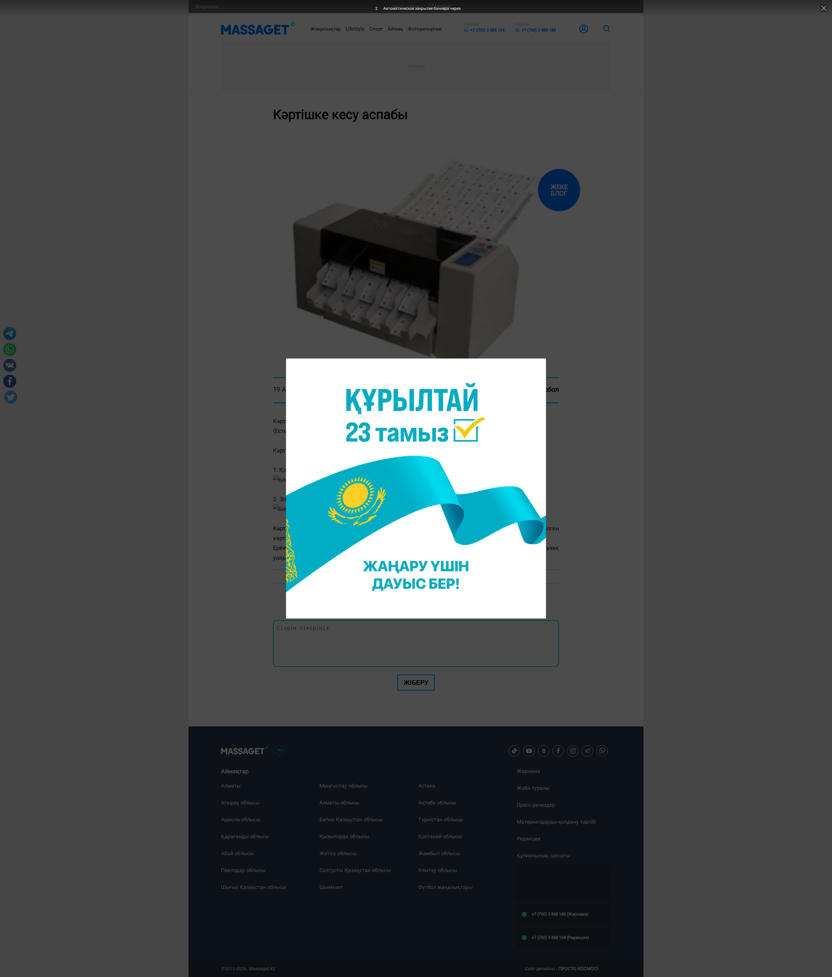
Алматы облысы (339, 803)
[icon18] (279, 751)
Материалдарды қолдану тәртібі (556, 822)
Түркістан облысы (440, 819)
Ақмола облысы (240, 819)
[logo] (258, 29)
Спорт (376, 29)
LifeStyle (354, 29)
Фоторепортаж (425, 29)
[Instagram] (573, 751)
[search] (606, 29)
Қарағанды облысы (245, 836)
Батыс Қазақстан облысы (351, 819)
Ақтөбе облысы (437, 803)
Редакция (528, 839)
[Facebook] (558, 751)
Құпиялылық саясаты (543, 856)
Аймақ (395, 29)
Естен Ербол (540, 389)
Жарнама (206, 6)
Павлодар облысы (243, 870)
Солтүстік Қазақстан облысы (355, 870)
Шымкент (331, 887)
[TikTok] (514, 751)
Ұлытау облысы (437, 870)
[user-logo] (583, 29)
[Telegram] (587, 751)
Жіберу (416, 682)
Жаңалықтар (326, 29)
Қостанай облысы (440, 836)
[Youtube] (529, 751)
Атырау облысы (240, 803)
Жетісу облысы (338, 853)
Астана (427, 786)
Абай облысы (237, 853)
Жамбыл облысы (439, 853)
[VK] (543, 751)
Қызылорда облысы (344, 836)
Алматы (230, 786)
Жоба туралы (533, 788)
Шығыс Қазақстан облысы (253, 887)
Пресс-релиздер (536, 805)
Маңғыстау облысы (343, 786)
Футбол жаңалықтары (445, 887)
